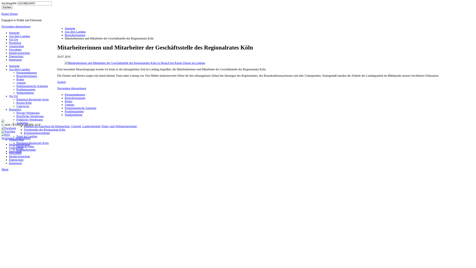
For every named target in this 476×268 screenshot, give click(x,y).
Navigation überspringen (15, 26)
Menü (4, 169)
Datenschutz (16, 56)
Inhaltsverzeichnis (19, 53)
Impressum (15, 59)
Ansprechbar (16, 46)
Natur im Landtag (26, 136)
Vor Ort (13, 39)
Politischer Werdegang (29, 119)
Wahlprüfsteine (25, 92)
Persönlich (15, 42)
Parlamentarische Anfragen (32, 86)
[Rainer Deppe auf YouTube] (8, 131)
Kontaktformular (26, 149)
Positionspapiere (26, 89)
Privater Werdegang (28, 112)
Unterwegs (22, 106)
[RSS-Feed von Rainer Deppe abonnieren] (5, 134)
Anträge (21, 82)
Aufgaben (22, 123)
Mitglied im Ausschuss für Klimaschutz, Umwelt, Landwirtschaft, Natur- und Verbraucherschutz (80, 126)
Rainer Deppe (9, 13)
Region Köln (24, 102)
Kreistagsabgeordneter (37, 133)
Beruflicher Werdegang (30, 116)
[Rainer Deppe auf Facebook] (8, 128)
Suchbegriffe (9, 3)
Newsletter (15, 49)
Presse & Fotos (25, 146)
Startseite (14, 32)
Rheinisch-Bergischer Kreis (32, 99)
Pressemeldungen (26, 72)
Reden (20, 79)
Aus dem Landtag (19, 36)
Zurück (61, 82)
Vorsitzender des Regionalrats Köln (44, 129)
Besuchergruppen (26, 76)
